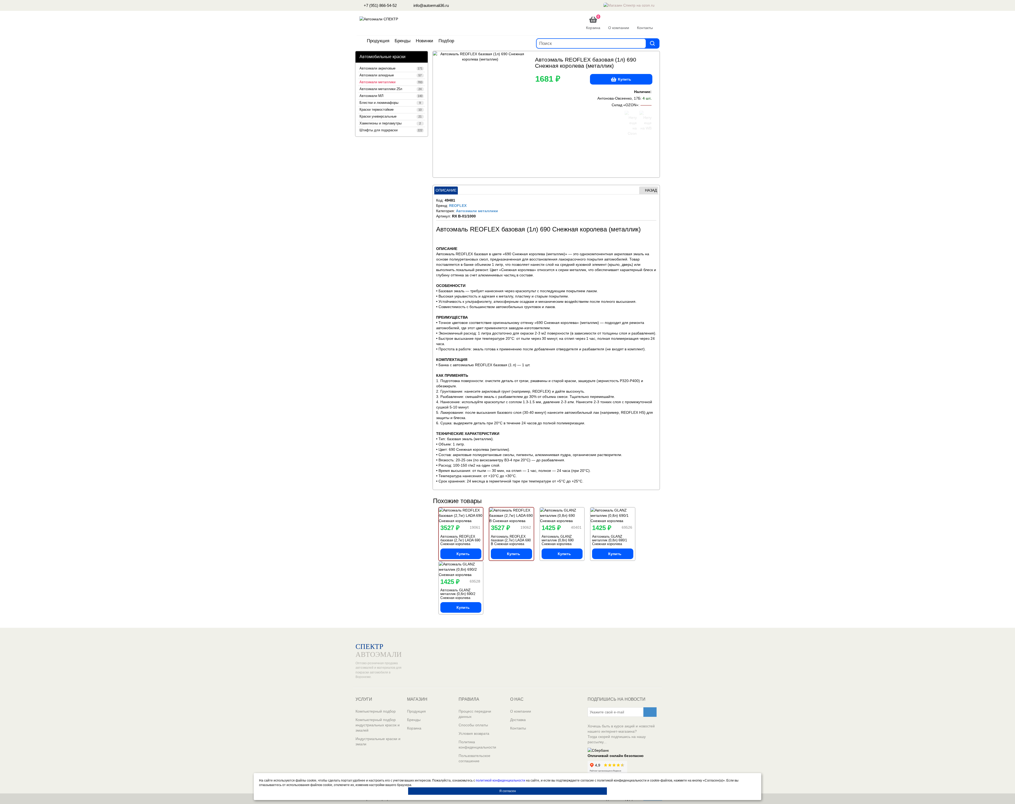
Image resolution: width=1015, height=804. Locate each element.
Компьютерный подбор (376, 711)
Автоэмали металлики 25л (390, 89)
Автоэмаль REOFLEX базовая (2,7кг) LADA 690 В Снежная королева (511, 540)
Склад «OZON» (625, 105)
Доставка (518, 720)
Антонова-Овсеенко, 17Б (618, 98)
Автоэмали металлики (390, 82)
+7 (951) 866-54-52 (380, 5)
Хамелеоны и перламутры (390, 123)
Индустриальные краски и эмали (378, 741)
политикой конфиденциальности (500, 780)
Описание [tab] (446, 190)
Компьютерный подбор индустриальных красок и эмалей (378, 725)
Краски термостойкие (390, 109)
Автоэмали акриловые (390, 68)
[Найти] (652, 43)
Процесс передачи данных (475, 714)
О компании (520, 711)
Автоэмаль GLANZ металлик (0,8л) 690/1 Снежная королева (609, 540)
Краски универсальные (390, 116)
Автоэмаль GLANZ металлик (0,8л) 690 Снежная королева (558, 540)
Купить (624, 79)
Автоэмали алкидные (390, 75)
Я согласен (507, 791)
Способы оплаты (473, 725)
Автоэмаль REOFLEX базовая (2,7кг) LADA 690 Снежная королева (460, 540)
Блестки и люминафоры (390, 103)
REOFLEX (458, 205)
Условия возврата (474, 733)
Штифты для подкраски (390, 130)
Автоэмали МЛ (390, 96)
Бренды (402, 40)
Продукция (378, 40)
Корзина (414, 728)
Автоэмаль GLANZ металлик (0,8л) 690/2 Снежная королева (457, 594)
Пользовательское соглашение (474, 758)
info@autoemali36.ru (430, 5)
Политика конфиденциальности (477, 744)
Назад (651, 190)
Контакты (518, 728)
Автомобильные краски (382, 56)
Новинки (424, 40)
